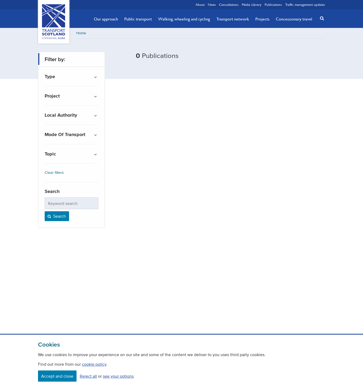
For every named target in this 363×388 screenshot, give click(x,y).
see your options (118, 376)
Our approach (106, 19)
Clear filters (54, 173)
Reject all (88, 376)
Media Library (251, 4)
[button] (320, 18)
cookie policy (94, 364)
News (212, 4)
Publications (273, 4)
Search (59, 216)
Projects (262, 19)
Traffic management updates (305, 4)
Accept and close (57, 376)
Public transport (138, 19)
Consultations (229, 4)
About (200, 4)
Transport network (232, 19)
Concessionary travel (294, 19)
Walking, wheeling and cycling (184, 19)
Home (81, 33)
